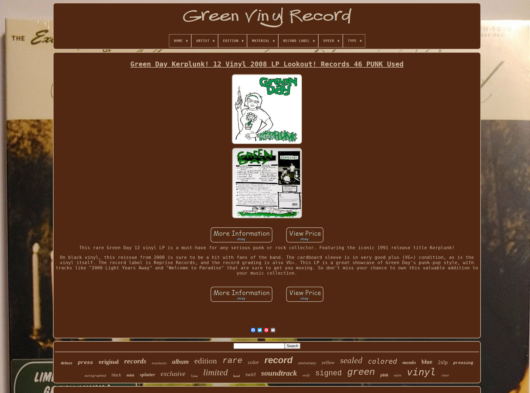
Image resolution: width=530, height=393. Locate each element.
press (85, 362)
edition (205, 360)
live (194, 376)
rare (232, 360)
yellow (328, 362)
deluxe (66, 363)
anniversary (307, 363)
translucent (159, 363)
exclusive (173, 373)
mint (130, 375)
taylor (397, 375)
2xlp (443, 362)
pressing (463, 363)
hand (236, 376)
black (116, 375)
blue (427, 362)
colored (382, 361)
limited (215, 372)
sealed (351, 360)
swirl (250, 374)
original (109, 361)
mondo (409, 362)
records (135, 361)
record (278, 360)
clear (445, 375)
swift (306, 375)
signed (328, 373)
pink (384, 375)
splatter (147, 374)
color (253, 362)
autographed (95, 376)
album (180, 361)
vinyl (421, 372)
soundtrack (279, 373)
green (361, 372)
